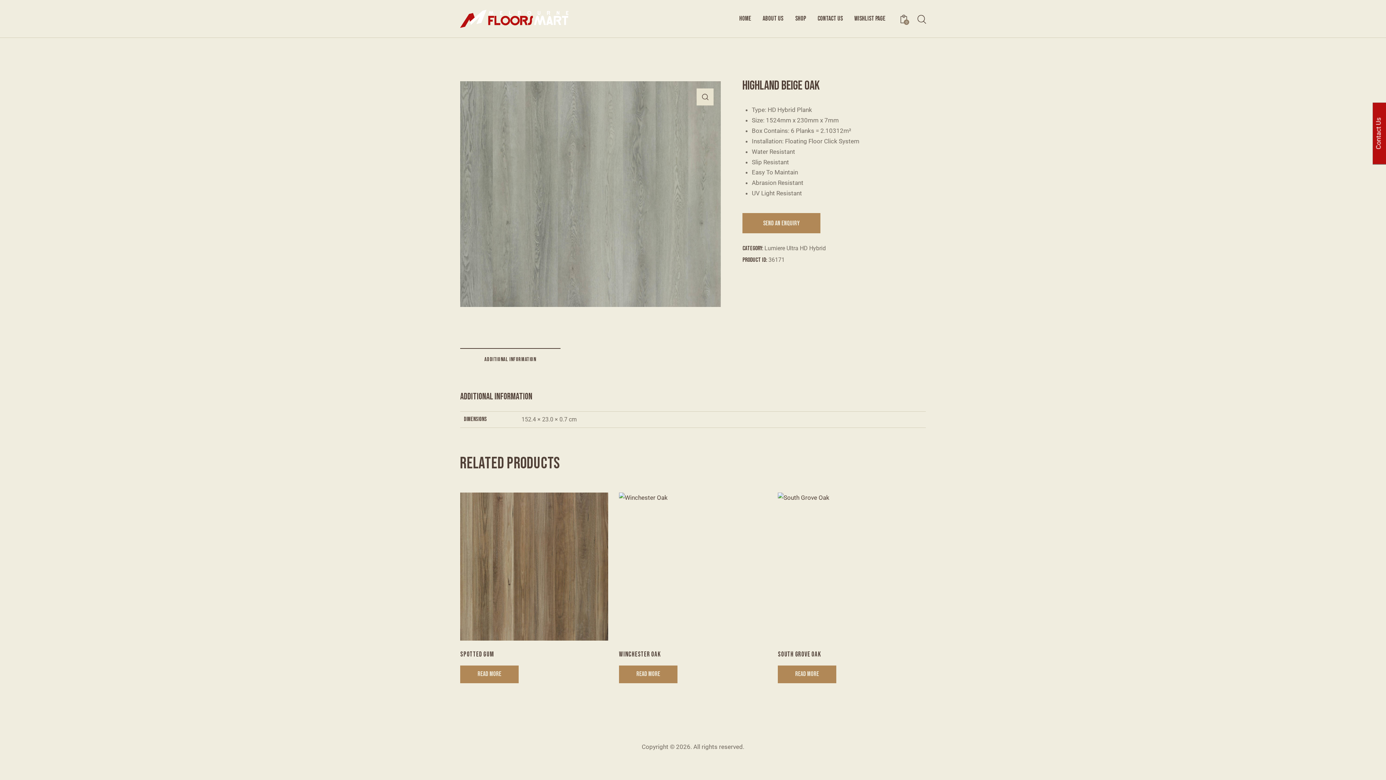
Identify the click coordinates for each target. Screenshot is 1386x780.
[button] (705, 96)
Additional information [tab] (510, 359)
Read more (489, 674)
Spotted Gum (477, 654)
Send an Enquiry (781, 223)
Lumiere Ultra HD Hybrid (795, 248)
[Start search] (921, 20)
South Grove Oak (799, 654)
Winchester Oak (640, 654)
